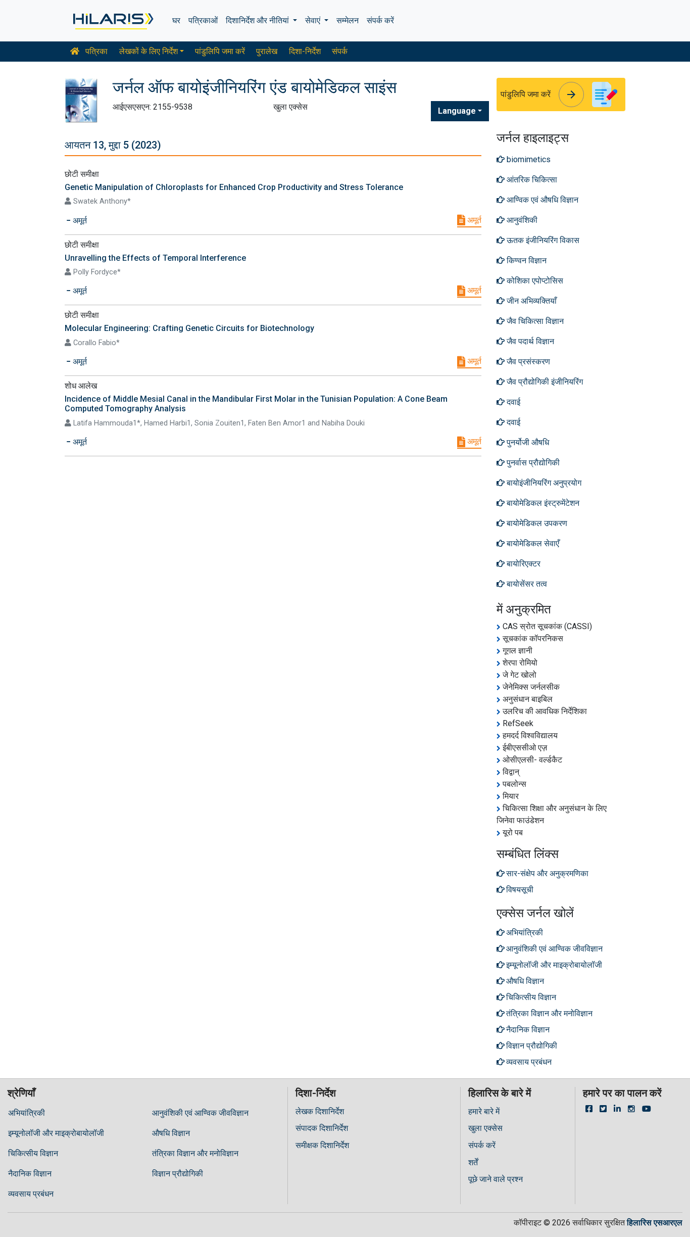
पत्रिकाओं (203, 20)
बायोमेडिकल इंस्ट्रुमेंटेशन (542, 503)
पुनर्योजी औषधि (527, 442)
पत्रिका (95, 51)
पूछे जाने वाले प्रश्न (495, 1179)
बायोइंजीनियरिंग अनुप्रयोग (543, 483)
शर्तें (473, 1162)
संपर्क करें (380, 20)
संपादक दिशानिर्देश (321, 1128)
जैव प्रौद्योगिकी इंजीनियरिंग (544, 382)
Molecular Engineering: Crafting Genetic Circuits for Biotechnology (189, 328)
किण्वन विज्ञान (526, 260)
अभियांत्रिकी (26, 1113)
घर (176, 20)
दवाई (512, 402)
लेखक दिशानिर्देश (319, 1111)
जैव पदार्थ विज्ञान (529, 341)
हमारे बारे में (484, 1111)
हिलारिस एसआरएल (654, 1222)
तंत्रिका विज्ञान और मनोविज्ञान (195, 1153)
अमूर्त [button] (79, 220)
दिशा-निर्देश (305, 51)
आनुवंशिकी (521, 220)
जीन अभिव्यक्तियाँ (531, 301)
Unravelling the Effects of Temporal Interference (155, 258)
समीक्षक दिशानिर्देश (322, 1145)
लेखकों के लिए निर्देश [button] (148, 51)
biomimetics (528, 159)
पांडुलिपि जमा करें (220, 51)
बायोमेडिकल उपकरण (536, 523)
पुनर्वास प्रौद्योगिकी (532, 462)
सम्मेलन (347, 20)
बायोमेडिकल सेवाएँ (532, 543)
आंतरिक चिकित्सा (531, 179)
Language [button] (457, 111)
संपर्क (340, 51)
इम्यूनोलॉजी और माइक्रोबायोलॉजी (56, 1133)
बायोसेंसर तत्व (526, 584)
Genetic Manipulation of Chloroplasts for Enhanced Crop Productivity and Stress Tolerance (234, 187)
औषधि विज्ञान (171, 1133)
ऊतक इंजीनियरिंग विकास (542, 240)
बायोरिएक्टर (522, 563)
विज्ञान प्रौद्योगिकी (177, 1173)
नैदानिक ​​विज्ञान (30, 1173)
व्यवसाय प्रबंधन (31, 1194)
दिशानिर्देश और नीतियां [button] (258, 20)
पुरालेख (266, 51)
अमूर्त (473, 220)
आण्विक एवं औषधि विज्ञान (541, 200)
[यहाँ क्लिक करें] (112, 20)
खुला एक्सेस (485, 1128)
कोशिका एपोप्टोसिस (534, 281)
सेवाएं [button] (313, 20)
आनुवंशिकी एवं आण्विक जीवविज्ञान (200, 1113)
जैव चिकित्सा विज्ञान (534, 321)
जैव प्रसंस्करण (527, 361)
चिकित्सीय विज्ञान (33, 1153)
